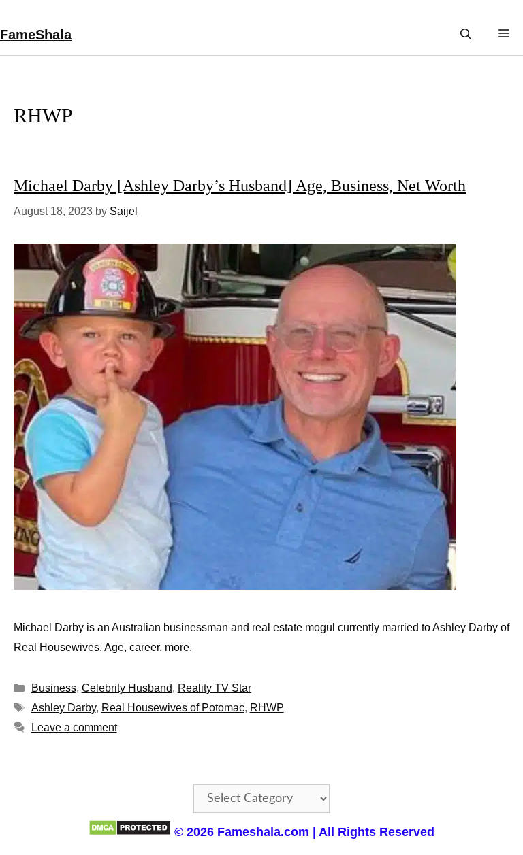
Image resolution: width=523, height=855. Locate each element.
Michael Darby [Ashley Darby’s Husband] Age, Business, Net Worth (240, 186)
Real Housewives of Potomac (172, 708)
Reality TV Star (214, 688)
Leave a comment (74, 727)
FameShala (36, 34)
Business (53, 688)
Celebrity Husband (127, 688)
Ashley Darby (63, 708)
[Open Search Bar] (466, 34)
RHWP (267, 708)
